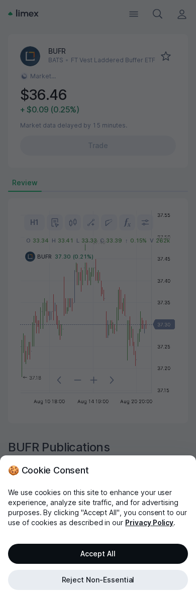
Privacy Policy (149, 522)
